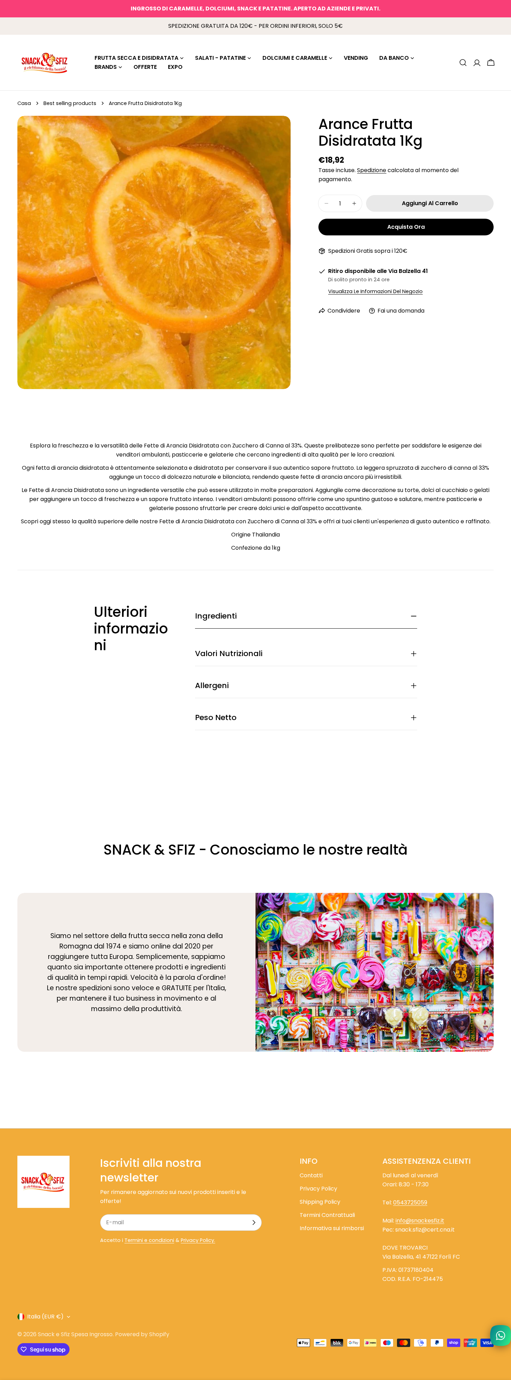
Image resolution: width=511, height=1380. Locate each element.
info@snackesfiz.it (420, 1221)
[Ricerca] (463, 63)
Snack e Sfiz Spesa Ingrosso (75, 1334)
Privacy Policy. (198, 1240)
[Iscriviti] (253, 1222)
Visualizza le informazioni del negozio (375, 291)
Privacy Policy (318, 1189)
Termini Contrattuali (327, 1215)
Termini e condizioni (149, 1240)
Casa (24, 103)
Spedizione (371, 170)
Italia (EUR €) (45, 1317)
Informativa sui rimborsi (332, 1228)
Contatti (311, 1175)
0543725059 (410, 1203)
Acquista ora (406, 227)
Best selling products (69, 103)
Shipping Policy (320, 1202)
